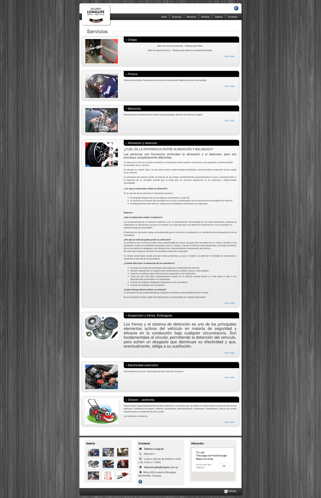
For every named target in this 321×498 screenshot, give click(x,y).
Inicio (164, 16)
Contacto (232, 16)
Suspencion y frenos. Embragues (150, 315)
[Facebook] (236, 6)
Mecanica (134, 108)
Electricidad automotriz (143, 365)
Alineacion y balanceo (142, 143)
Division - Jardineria (141, 399)
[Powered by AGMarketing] (230, 491)
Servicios (191, 16)
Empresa (176, 16)
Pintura (132, 74)
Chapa (132, 39)
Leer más (229, 56)
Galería (219, 16)
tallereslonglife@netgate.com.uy (161, 467)
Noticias (205, 16)
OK (224, 466)
